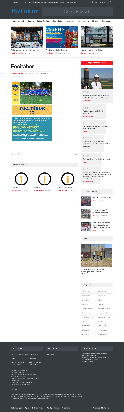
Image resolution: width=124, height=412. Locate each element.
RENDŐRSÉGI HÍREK (104, 317)
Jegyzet (70, 21)
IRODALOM (85, 304)
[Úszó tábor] (21, 177)
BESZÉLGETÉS (87, 101)
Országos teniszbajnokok (37, 2)
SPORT (85, 131)
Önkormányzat (18, 21)
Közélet (95, 21)
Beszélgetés (82, 21)
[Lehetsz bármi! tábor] (68, 177)
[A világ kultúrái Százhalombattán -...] (62, 37)
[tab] (97, 63)
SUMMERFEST (86, 326)
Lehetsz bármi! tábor (65, 187)
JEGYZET (85, 162)
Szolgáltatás (58, 21)
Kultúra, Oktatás (43, 21)
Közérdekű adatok (87, 361)
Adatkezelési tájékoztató (89, 355)
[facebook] (92, 2)
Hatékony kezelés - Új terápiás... (92, 50)
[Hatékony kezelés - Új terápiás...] (97, 37)
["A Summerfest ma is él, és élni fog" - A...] (27, 37)
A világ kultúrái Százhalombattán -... (58, 50)
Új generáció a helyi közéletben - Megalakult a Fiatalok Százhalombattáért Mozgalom (96, 144)
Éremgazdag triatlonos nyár (102, 197)
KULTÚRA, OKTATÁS (17, 53)
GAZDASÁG (85, 300)
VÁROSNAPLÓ (102, 330)
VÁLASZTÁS (85, 330)
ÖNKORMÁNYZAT (86, 53)
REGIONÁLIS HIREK (87, 317)
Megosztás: (15, 154)
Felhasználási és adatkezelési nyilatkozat (94, 353)
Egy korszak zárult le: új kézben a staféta (97, 159)
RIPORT (84, 321)
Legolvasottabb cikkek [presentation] (96, 63)
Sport (30, 21)
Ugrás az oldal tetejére (101, 408)
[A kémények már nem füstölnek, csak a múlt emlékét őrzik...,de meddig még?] (97, 78)
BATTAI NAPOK (86, 291)
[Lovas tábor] (44, 177)
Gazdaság (106, 21)
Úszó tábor (15, 187)
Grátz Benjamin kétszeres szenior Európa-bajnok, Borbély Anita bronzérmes (101, 225)
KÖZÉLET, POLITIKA (87, 308)
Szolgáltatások (53, 408)
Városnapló (66, 408)
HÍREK (100, 300)
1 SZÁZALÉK (85, 334)
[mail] (95, 2)
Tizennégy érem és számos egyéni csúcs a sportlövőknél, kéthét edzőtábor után (93, 272)
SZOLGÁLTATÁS (102, 326)
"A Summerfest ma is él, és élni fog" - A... (25, 50)
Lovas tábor (38, 187)
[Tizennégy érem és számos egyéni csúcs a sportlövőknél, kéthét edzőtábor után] (96, 255)
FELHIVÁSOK (102, 296)
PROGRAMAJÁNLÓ (103, 313)
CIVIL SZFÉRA (87, 149)
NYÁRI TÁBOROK (18, 73)
